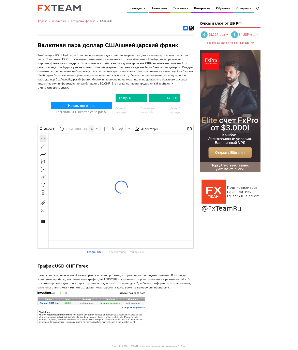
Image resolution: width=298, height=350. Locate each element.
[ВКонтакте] (185, 28)
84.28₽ (242, 34)
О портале (243, 8)
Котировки (202, 8)
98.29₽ (211, 34)
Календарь (137, 8)
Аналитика (159, 8)
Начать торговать (81, 105)
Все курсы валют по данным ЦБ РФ (230, 42)
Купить (172, 98)
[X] (191, 28)
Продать (124, 98)
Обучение (223, 8)
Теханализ (180, 8)
